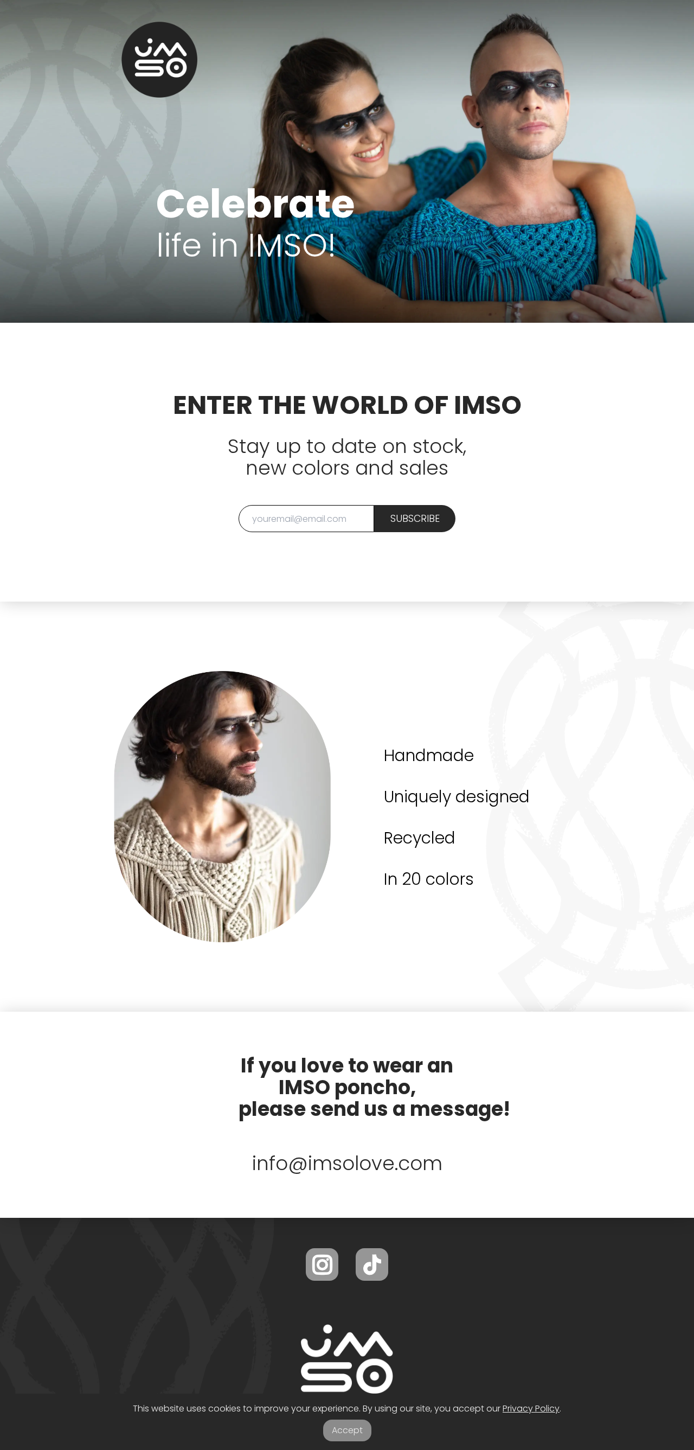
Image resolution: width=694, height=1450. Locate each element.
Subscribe (415, 518)
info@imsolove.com (347, 1163)
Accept (347, 1430)
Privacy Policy (531, 1408)
